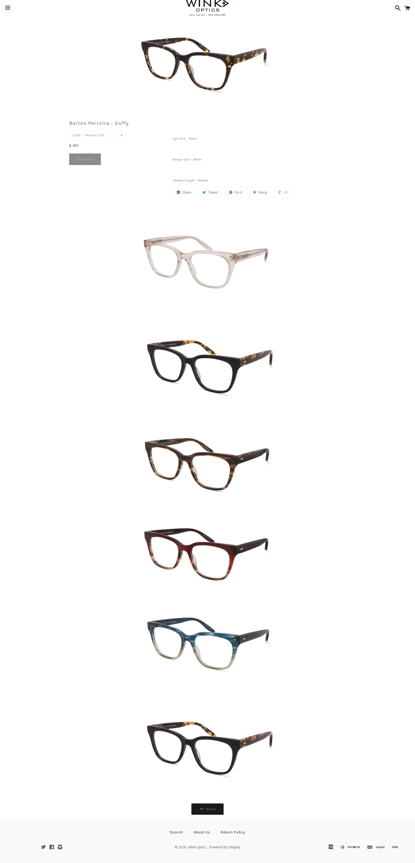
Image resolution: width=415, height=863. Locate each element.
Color (76, 135)
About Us (202, 832)
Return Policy (233, 832)
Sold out (85, 159)
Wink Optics (198, 847)
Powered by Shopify (224, 847)
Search (176, 832)
